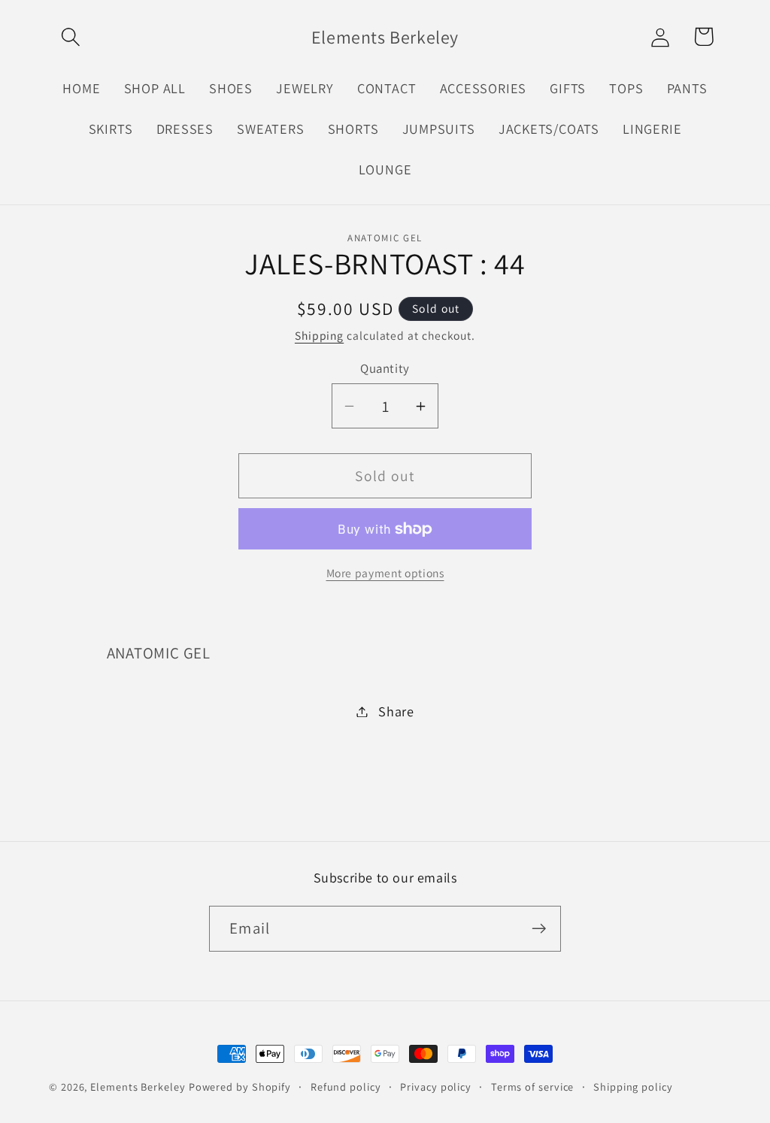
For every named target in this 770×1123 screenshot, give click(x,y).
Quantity (384, 368)
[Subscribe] (538, 929)
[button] (70, 36)
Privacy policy (435, 1086)
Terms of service (532, 1086)
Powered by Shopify (240, 1086)
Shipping (319, 335)
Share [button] (396, 711)
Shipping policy (633, 1086)
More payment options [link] (385, 572)
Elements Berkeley (137, 1086)
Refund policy (346, 1086)
